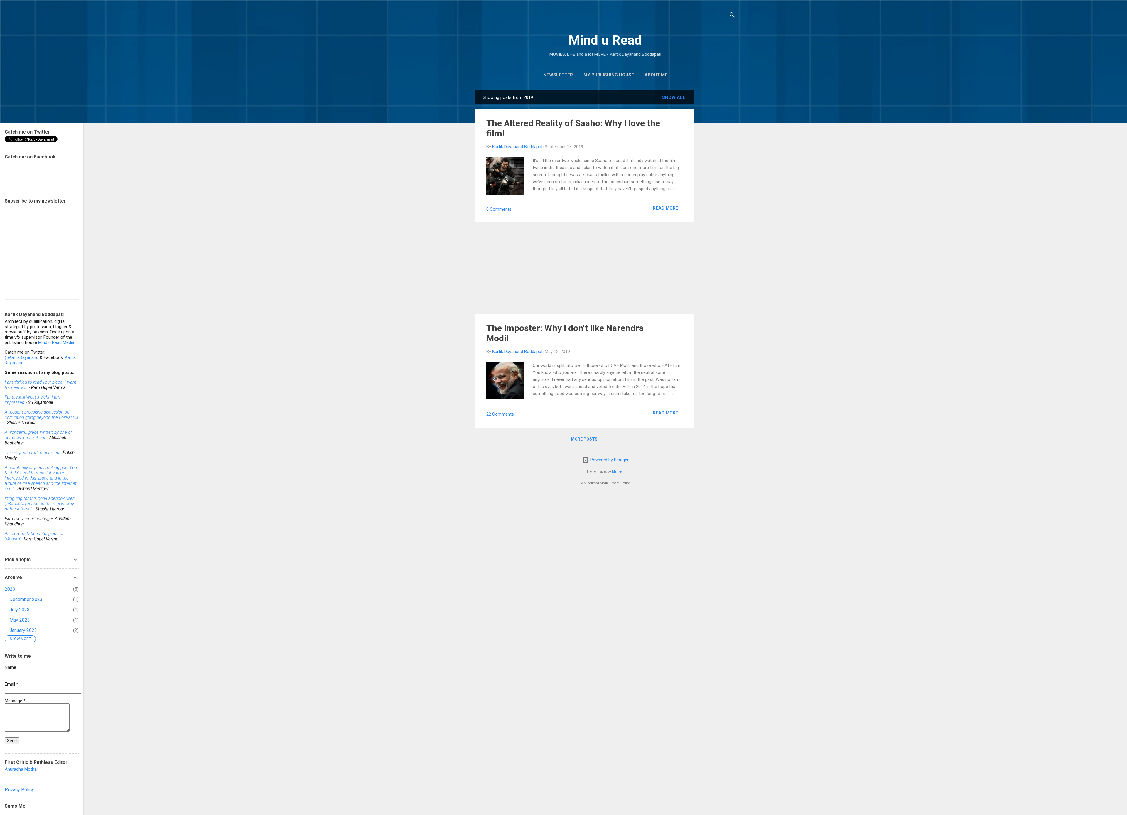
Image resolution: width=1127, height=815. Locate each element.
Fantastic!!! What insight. (27, 397)
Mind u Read (605, 40)
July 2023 (19, 609)
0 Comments (499, 209)
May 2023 (19, 620)
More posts (584, 439)
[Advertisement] (717, 178)
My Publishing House (608, 74)
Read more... (667, 208)
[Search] (732, 16)
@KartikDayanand (21, 357)
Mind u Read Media (56, 342)
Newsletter (558, 74)
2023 (10, 589)
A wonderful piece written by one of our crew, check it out (38, 435)
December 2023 (26, 599)
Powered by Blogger (609, 460)
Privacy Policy (19, 789)
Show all (673, 97)
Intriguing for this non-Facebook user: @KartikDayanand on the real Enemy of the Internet (40, 504)
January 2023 (23, 630)
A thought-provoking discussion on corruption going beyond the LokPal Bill (41, 414)
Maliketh (618, 471)
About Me (656, 74)
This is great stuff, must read (32, 452)
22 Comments (500, 414)
